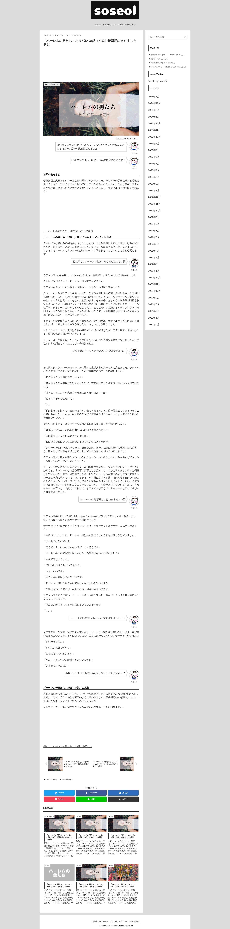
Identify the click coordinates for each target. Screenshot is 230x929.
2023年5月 (153, 163)
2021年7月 (153, 311)
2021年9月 (153, 297)
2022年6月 (153, 237)
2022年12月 (154, 197)
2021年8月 (153, 304)
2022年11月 (154, 203)
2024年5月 (153, 110)
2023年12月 (154, 123)
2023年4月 (153, 170)
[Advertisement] (91, 65)
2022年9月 (153, 217)
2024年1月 (153, 116)
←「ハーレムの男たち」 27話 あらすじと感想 (68, 231)
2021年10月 (154, 291)
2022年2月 (153, 264)
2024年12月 (154, 103)
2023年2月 (153, 183)
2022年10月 (154, 210)
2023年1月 (153, 190)
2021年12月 (154, 277)
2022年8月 (153, 224)
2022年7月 (153, 230)
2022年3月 (153, 257)
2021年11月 (154, 284)
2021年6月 (153, 317)
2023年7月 (153, 150)
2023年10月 (154, 136)
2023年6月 (153, 157)
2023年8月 (153, 143)
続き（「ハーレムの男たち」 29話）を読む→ (67, 746)
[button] (185, 37)
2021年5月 (153, 324)
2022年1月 (153, 270)
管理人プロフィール (100, 921)
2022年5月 (153, 244)
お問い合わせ (134, 921)
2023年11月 (154, 130)
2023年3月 (153, 177)
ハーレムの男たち (51, 779)
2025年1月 (153, 96)
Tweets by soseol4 (157, 81)
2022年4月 (153, 250)
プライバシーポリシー (118, 921)
